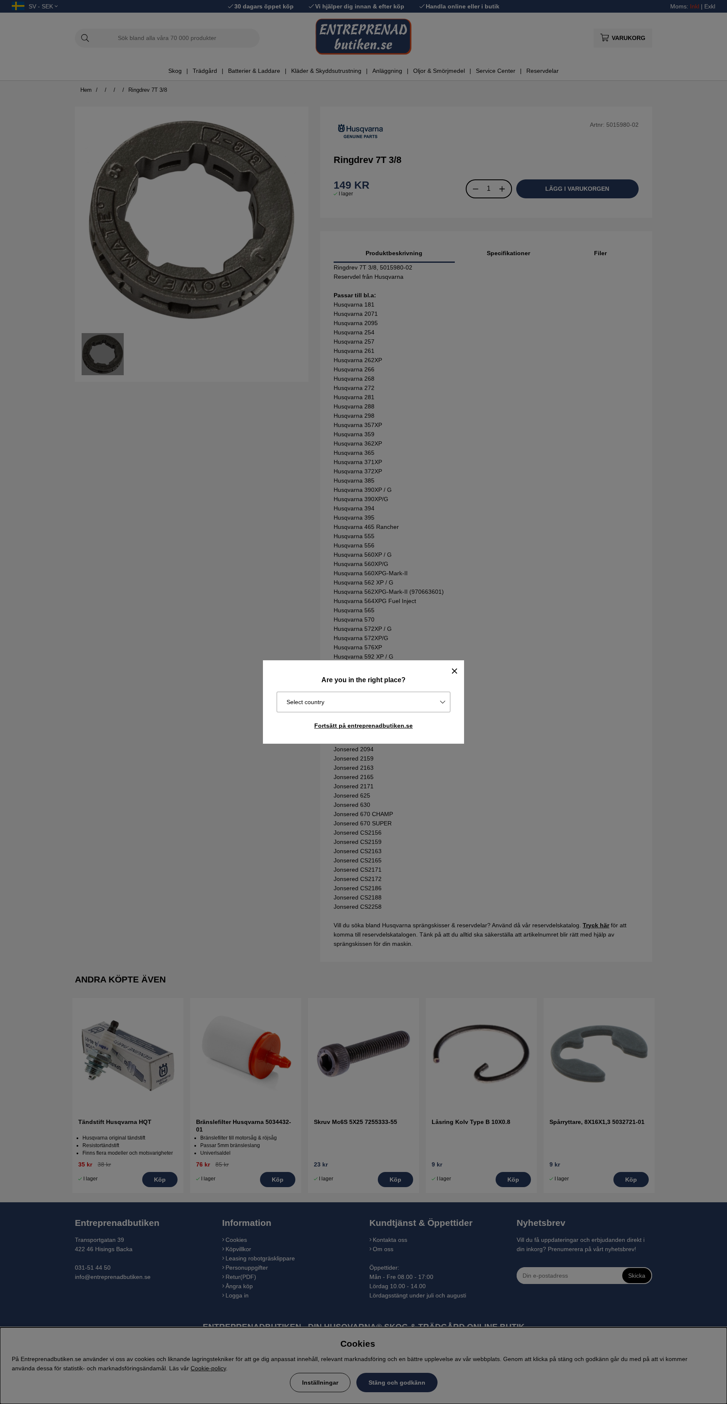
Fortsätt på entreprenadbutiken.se (363, 725)
